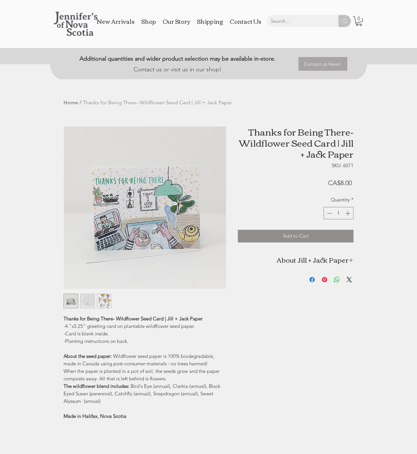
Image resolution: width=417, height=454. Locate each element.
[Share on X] (349, 280)
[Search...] (344, 21)
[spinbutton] (338, 213)
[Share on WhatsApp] (337, 280)
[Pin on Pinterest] (324, 280)
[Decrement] (328, 213)
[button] (359, 21)
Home (71, 102)
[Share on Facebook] (312, 280)
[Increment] (348, 213)
